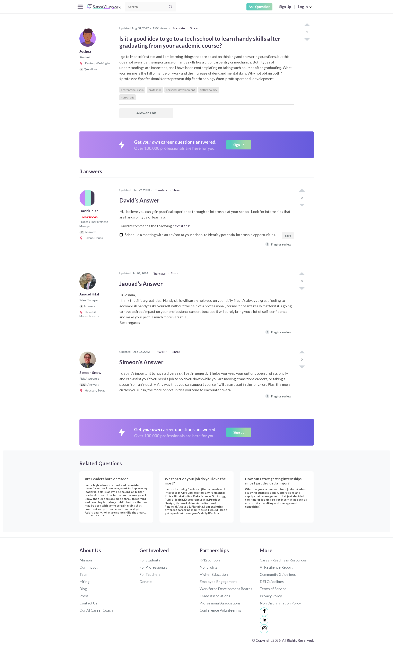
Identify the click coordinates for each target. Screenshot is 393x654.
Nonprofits (208, 567)
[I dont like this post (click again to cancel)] (307, 39)
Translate (179, 28)
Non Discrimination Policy (280, 603)
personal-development (180, 90)
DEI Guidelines (272, 581)
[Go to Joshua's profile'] (88, 39)
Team (83, 574)
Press (83, 596)
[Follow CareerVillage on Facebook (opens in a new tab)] (264, 612)
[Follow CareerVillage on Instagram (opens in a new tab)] (264, 629)
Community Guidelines (278, 574)
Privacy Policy (271, 596)
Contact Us (88, 603)
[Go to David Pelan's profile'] (88, 199)
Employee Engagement (218, 581)
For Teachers (149, 574)
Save (288, 235)
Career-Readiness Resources (283, 560)
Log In (303, 6)
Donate (145, 581)
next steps (181, 226)
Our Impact (88, 567)
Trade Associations (215, 596)
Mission (85, 560)
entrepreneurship (132, 90)
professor (155, 90)
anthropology (208, 90)
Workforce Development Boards (226, 588)
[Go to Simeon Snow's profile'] (88, 361)
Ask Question (259, 7)
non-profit (127, 97)
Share (194, 28)
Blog (83, 588)
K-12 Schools (210, 560)
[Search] (170, 7)
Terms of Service (273, 588)
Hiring (84, 581)
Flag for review (279, 244)
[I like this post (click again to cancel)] (307, 25)
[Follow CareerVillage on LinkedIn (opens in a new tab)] (264, 620)
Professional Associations (220, 603)
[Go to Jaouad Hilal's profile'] (88, 282)
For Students (149, 560)
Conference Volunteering (220, 610)
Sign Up (285, 6)
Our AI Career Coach (96, 610)
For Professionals (153, 567)
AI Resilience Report (276, 567)
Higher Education (214, 574)
